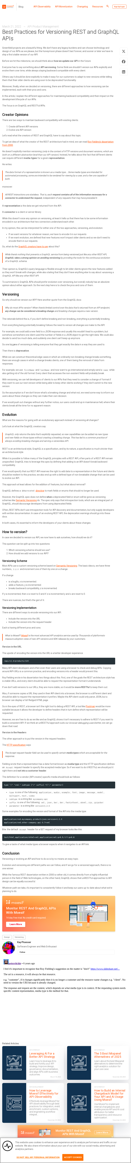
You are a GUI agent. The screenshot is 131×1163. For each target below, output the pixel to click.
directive (40, 490)
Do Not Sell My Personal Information (38, 1157)
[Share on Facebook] (123, 61)
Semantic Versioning (26, 500)
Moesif (24, 635)
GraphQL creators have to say (33, 246)
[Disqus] (65, 998)
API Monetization (64, 6)
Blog (21, 6)
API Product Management (43, 26)
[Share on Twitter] (123, 51)
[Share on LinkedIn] (123, 72)
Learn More (16, 924)
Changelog (82, 6)
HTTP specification (16, 745)
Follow (22, 952)
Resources (97, 6)
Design (7, 937)
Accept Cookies (73, 1157)
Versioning (19, 937)
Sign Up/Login (119, 7)
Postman (90, 706)
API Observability (42, 6)
